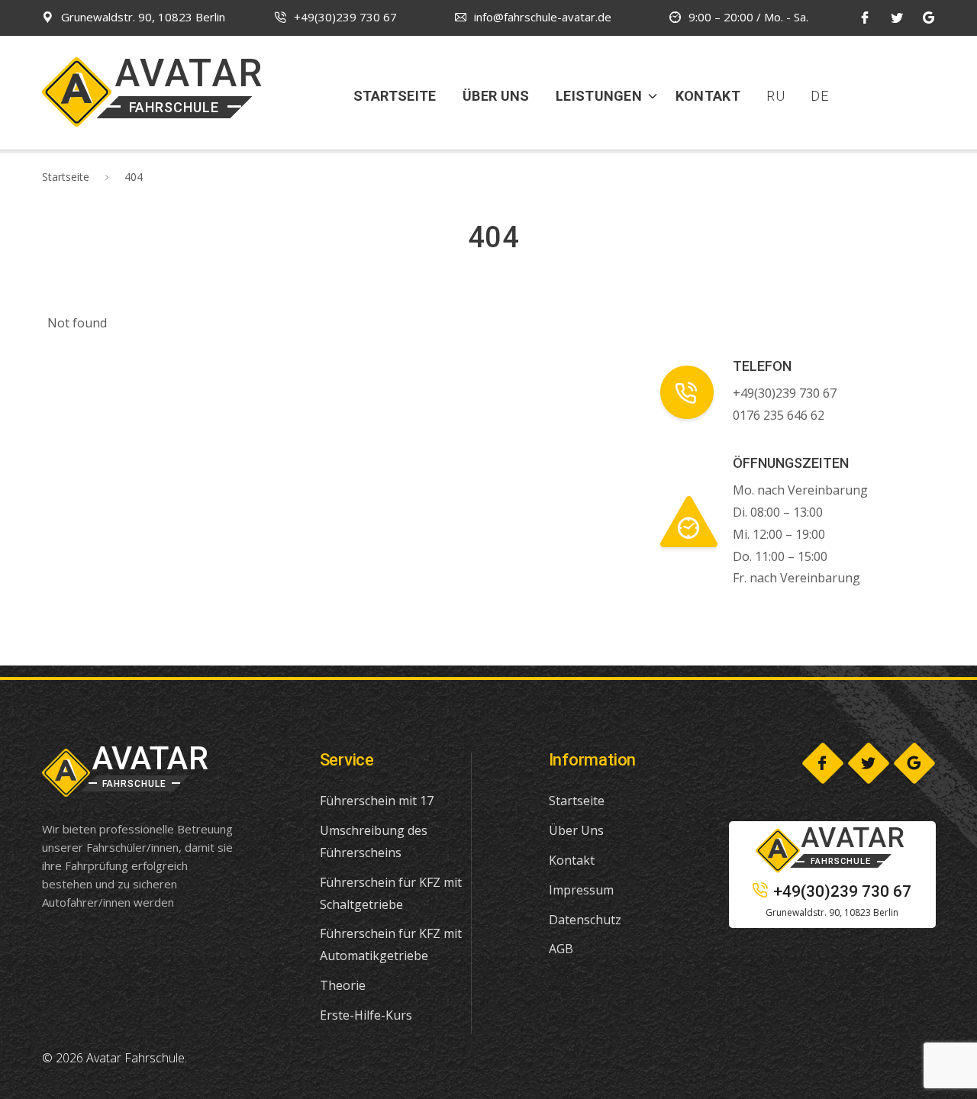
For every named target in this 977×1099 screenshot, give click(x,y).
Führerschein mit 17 (377, 800)
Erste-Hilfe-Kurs (366, 1015)
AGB (561, 948)
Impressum (581, 889)
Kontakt (708, 96)
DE (819, 96)
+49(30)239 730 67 (345, 16)
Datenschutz (585, 919)
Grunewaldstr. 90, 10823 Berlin (143, 16)
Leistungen (599, 96)
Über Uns (496, 96)
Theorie (343, 985)
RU (775, 96)
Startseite (395, 96)
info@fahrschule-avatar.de (542, 16)
